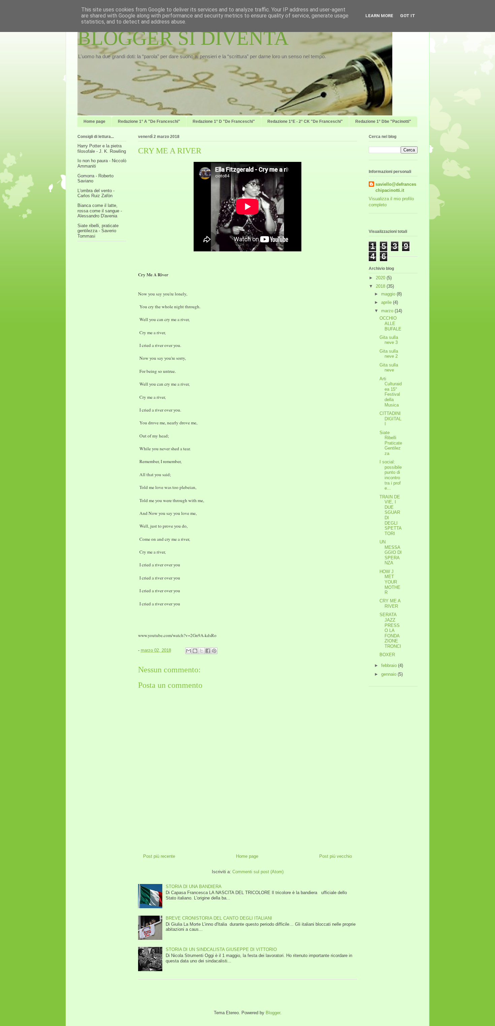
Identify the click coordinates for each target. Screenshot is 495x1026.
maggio (389, 293)
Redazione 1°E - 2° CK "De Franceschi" (305, 121)
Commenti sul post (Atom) (258, 871)
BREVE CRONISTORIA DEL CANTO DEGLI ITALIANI (219, 918)
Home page (94, 121)
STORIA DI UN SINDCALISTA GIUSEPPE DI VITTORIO (221, 949)
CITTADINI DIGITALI (390, 418)
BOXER (387, 654)
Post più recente (159, 856)
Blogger (273, 1012)
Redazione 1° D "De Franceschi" (224, 121)
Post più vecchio (335, 856)
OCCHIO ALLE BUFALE (390, 323)
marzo (388, 310)
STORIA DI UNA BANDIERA (194, 886)
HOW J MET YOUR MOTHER (390, 582)
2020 (381, 277)
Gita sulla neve (389, 367)
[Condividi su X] (201, 650)
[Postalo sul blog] (195, 650)
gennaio (389, 674)
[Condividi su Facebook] (207, 650)
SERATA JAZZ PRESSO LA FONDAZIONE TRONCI (390, 630)
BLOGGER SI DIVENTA (183, 38)
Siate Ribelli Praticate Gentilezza (391, 443)
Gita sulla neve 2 (389, 354)
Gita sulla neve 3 (389, 340)
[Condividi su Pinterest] (214, 650)
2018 (381, 286)
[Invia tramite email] (188, 650)
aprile (387, 302)
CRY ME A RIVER (390, 603)
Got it (407, 15)
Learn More (379, 15)
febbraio (389, 665)
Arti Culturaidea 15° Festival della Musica (391, 392)
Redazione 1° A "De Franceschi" (149, 121)
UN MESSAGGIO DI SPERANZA (391, 552)
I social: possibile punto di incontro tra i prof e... (391, 475)
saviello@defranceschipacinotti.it (395, 187)
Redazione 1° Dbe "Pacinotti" (383, 121)
